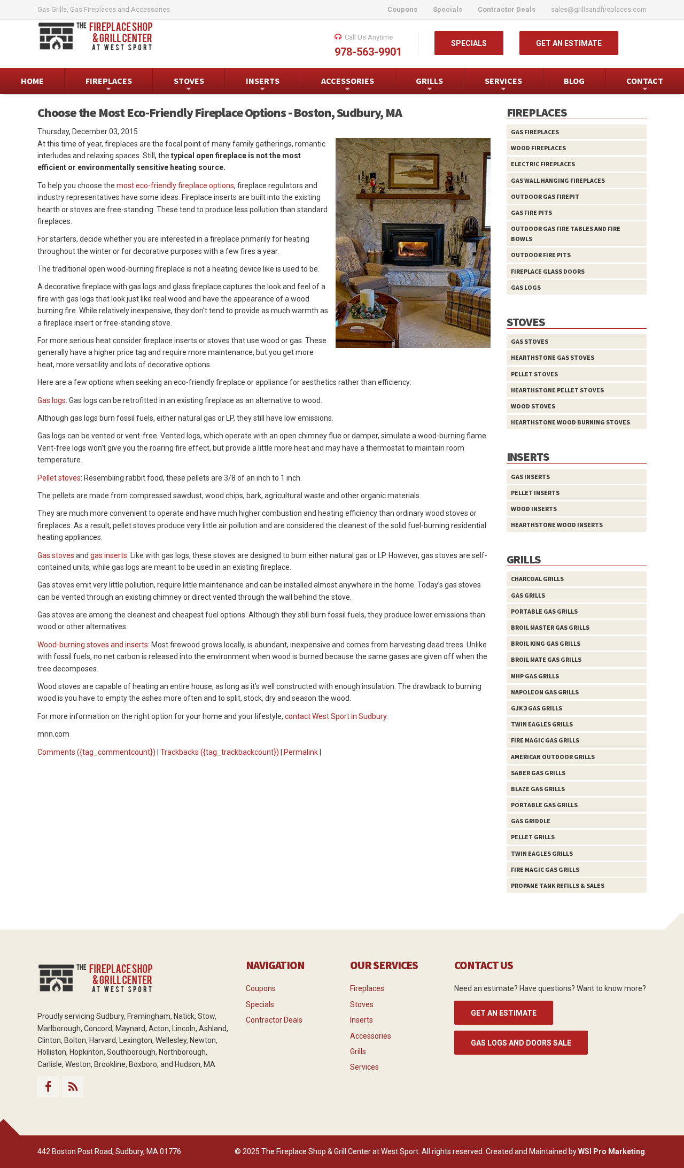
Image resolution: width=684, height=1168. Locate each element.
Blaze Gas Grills (538, 789)
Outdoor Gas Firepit (545, 196)
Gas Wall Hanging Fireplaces (558, 180)
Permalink (301, 752)
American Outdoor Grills (553, 757)
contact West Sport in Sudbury (335, 716)
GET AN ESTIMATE (569, 43)
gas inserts (108, 555)
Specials (260, 1004)
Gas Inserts (530, 477)
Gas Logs (526, 287)
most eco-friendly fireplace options (175, 185)
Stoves (362, 1004)
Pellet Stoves (534, 374)
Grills (358, 1051)
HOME (32, 80)
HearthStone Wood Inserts (557, 525)
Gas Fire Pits (531, 212)
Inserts (361, 1020)
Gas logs (51, 400)
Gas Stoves (529, 341)
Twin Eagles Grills (542, 724)
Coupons (261, 988)
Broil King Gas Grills (545, 643)
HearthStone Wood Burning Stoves (570, 422)
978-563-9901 (368, 51)
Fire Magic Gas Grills (545, 740)
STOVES (189, 84)
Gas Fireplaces (535, 132)
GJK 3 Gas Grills (536, 708)
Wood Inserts (534, 509)
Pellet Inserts (535, 493)
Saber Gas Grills (538, 773)
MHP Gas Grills (535, 676)
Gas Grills (528, 595)
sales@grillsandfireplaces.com (599, 9)
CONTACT (644, 84)
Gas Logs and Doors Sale (521, 1043)
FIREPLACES (109, 84)
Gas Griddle (530, 821)
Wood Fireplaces (538, 148)
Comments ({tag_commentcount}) (96, 752)
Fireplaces (367, 988)
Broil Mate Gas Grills (546, 659)
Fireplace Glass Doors (548, 271)
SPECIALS (469, 43)
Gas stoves (55, 555)
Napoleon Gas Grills (545, 692)
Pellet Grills (533, 837)
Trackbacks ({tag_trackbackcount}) (219, 752)
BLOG (574, 80)
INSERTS (262, 84)
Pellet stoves (59, 478)
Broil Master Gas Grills (550, 627)
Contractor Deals (274, 1020)
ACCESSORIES (347, 84)
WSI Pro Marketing (611, 1151)
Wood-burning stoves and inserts (92, 644)
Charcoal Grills (537, 579)
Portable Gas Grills (544, 611)
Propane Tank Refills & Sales (557, 885)
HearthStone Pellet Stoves (557, 390)
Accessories (370, 1036)
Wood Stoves (533, 406)
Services (364, 1067)
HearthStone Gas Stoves (552, 357)
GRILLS (429, 84)
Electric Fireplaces (543, 164)
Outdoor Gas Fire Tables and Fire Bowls (565, 234)
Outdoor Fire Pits (541, 255)
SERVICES (503, 84)
